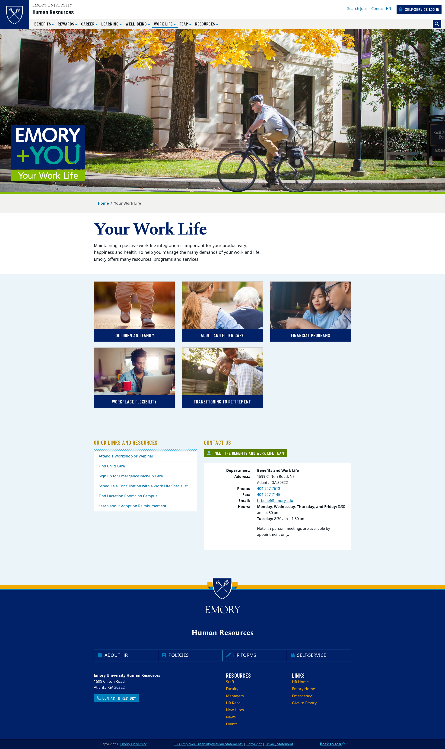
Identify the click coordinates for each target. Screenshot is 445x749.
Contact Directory (118, 698)
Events (232, 724)
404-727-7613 (268, 489)
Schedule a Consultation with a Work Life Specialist (143, 486)
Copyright (254, 744)
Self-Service (311, 655)
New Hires (235, 710)
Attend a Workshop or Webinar (126, 456)
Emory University (133, 744)
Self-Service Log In (421, 9)
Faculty (232, 689)
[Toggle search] (437, 24)
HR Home (300, 682)
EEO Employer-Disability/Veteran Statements (208, 744)
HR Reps (233, 703)
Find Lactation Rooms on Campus (128, 496)
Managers (235, 696)
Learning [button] (110, 23)
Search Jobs (357, 9)
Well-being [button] (137, 23)
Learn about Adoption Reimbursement (132, 506)
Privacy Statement (279, 744)
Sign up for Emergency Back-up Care (131, 476)
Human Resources (53, 12)
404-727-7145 (268, 495)
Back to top (331, 744)
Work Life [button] (166, 23)
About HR (115, 655)
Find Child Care (112, 466)
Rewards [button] (66, 23)
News (231, 717)
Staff (230, 682)
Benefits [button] (43, 23)
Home (103, 203)
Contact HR (381, 9)
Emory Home (303, 689)
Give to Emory (304, 703)
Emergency (302, 696)
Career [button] (88, 23)
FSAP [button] (185, 23)
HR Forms (244, 655)
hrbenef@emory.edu (275, 501)
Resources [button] (205, 23)
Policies (178, 655)
